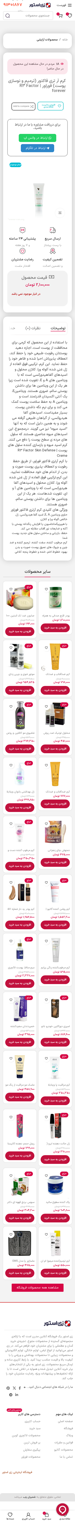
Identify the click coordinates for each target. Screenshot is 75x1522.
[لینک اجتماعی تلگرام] (11, 1395)
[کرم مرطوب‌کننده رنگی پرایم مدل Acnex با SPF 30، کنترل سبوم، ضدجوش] (55, 950)
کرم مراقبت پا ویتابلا (59, 1085)
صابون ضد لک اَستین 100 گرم (20, 617)
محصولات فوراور (30, 1457)
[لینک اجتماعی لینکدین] (17, 1395)
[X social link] (14, 1388)
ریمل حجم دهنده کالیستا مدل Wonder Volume (21, 1145)
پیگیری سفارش (31, 1450)
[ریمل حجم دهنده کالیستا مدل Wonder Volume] (19, 1125)
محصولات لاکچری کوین (26, 1435)
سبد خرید (34, 1428)
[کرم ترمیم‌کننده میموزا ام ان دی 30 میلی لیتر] (55, 1243)
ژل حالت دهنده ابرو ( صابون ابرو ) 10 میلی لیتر (56, 1145)
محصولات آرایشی (47, 40)
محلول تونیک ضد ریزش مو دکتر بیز (56, 734)
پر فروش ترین (32, 1442)
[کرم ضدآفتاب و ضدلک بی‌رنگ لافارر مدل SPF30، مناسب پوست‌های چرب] (55, 774)
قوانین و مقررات (63, 1442)
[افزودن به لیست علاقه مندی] (46, 589)
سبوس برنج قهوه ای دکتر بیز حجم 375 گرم (20, 1203)
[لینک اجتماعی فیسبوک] (19, 1388)
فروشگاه (68, 1428)
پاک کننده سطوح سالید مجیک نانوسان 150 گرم (57, 1203)
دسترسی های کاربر (24, 1414)
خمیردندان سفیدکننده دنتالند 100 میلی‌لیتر (22, 1027)
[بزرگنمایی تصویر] (60, 213)
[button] (55, 627)
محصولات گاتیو (63, 1450)
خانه (65, 40)
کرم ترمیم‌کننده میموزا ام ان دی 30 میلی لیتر (55, 1262)
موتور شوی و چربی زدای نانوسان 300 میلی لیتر (21, 675)
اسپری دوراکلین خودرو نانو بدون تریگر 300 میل (55, 1027)
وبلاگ (69, 1435)
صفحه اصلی (65, 1421)
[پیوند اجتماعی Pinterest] (8, 1388)
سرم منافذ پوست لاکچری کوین (21, 969)
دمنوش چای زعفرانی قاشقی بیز (59, 851)
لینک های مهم (64, 1414)
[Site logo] (40, 5)
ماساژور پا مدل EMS (23, 1261)
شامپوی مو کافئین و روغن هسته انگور (20, 734)
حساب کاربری (32, 1421)
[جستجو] (7, 15)
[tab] (58, 328)
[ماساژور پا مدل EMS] (19, 1243)
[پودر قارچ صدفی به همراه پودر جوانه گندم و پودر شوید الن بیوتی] (55, 597)
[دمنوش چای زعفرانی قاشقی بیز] (55, 832)
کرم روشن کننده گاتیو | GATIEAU (58, 910)
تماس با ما (66, 1457)
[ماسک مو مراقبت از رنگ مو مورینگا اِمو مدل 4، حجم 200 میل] (19, 1067)
